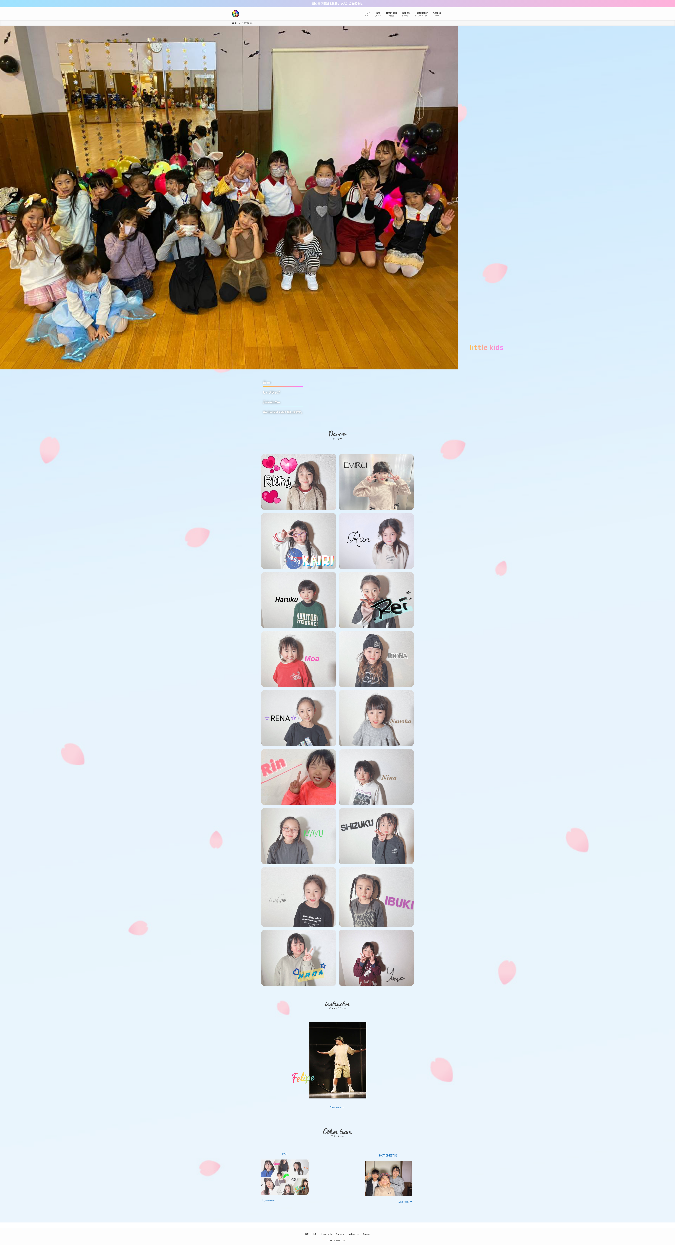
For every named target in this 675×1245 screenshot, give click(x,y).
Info (315, 1234)
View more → (337, 1107)
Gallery (340, 1234)
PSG (285, 1154)
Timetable (326, 1234)
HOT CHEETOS (388, 1155)
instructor (353, 1234)
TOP (307, 1234)
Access (366, 1234)
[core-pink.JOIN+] (235, 13)
